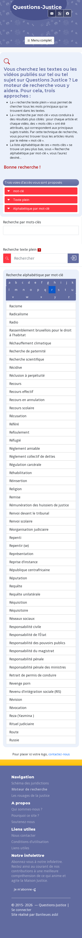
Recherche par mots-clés (22, 222)
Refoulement (19, 432)
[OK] (73, 258)
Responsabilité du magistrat (31, 651)
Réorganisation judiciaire (28, 529)
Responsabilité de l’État (27, 634)
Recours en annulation (27, 399)
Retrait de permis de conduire (32, 675)
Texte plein (21, 200)
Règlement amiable (24, 448)
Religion (15, 489)
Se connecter (21, 909)
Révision (15, 699)
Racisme (15, 306)
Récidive (15, 367)
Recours (15, 383)
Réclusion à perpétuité (27, 375)
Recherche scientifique (26, 359)
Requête (15, 586)
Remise (14, 497)
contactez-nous (59, 754)
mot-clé (18, 191)
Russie (14, 740)
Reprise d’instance (23, 562)
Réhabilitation (20, 472)
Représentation (21, 553)
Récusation (18, 416)
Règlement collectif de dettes (32, 456)
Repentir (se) (19, 545)
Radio (13, 322)
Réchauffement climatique (30, 343)
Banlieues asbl (47, 914)
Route (13, 732)
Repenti (15, 537)
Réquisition (18, 602)
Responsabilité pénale (26, 659)
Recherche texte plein (20, 249)
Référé (14, 424)
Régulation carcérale (25, 464)
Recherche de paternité (27, 351)
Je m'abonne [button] (23, 889)
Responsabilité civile (25, 626)
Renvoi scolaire (20, 521)
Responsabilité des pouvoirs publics (37, 643)
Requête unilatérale (24, 594)
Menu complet (41, 40)
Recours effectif (21, 391)
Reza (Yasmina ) (21, 715)
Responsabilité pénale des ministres (37, 667)
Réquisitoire (18, 610)
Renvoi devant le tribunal (29, 513)
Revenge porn (20, 683)
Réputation (18, 578)
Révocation (18, 707)
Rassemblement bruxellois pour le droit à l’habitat (40, 332)
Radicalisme (18, 314)
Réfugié (15, 440)
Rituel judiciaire (21, 724)
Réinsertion (18, 480)
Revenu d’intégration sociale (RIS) (35, 691)
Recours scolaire (21, 408)
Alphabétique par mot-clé (31, 208)
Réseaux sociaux (22, 618)
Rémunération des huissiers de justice (39, 505)
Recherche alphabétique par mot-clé (34, 275)
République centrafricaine (29, 570)
